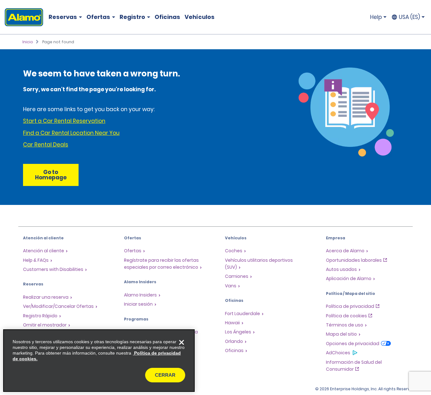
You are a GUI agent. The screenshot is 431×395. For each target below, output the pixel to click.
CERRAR (165, 375)
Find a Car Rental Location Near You (71, 133)
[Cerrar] (181, 342)
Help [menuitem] (376, 17)
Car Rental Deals (45, 144)
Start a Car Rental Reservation (64, 121)
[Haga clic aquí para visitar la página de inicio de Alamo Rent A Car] (21, 17)
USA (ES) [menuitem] (409, 17)
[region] (99, 360)
